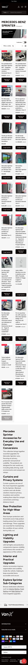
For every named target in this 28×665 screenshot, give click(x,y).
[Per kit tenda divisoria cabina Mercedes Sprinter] (21, 127)
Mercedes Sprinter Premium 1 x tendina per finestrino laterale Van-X (21, 199)
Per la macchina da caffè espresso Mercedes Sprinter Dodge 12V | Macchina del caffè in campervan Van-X (21, 318)
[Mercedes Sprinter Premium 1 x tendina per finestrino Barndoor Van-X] (7, 219)
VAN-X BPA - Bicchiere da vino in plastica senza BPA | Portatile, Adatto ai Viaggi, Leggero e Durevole (21, 276)
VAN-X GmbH (8, 657)
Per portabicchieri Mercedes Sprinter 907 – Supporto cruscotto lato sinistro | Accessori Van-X (7, 68)
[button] (22, 6)
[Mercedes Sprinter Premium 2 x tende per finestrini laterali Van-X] (7, 188)
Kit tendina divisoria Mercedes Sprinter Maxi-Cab (21, 168)
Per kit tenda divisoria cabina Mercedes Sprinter (21, 137)
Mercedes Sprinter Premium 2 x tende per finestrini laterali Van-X (7, 199)
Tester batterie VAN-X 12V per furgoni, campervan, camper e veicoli (6, 361)
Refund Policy (21, 659)
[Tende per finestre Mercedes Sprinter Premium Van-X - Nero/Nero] (7, 127)
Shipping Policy (5, 661)
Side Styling (16, 591)
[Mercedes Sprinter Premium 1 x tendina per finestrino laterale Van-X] (21, 188)
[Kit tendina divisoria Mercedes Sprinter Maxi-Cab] (21, 157)
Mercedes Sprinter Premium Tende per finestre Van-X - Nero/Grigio (7, 168)
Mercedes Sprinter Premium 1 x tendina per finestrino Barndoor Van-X (7, 231)
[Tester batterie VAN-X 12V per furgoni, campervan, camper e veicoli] (7, 349)
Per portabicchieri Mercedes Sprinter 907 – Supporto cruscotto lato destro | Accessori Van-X (21, 68)
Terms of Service (5, 659)
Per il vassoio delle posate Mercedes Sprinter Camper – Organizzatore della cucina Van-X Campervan (7, 406)
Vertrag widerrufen (14, 661)
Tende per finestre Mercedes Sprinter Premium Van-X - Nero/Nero (7, 138)
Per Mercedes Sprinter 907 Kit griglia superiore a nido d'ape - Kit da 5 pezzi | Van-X (7, 102)
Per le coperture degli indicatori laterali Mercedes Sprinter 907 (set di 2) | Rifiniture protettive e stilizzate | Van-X (21, 104)
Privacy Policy (13, 659)
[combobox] (14, 12)
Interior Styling (14, 589)
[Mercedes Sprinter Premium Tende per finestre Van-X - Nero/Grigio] (7, 157)
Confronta (19, 42)
